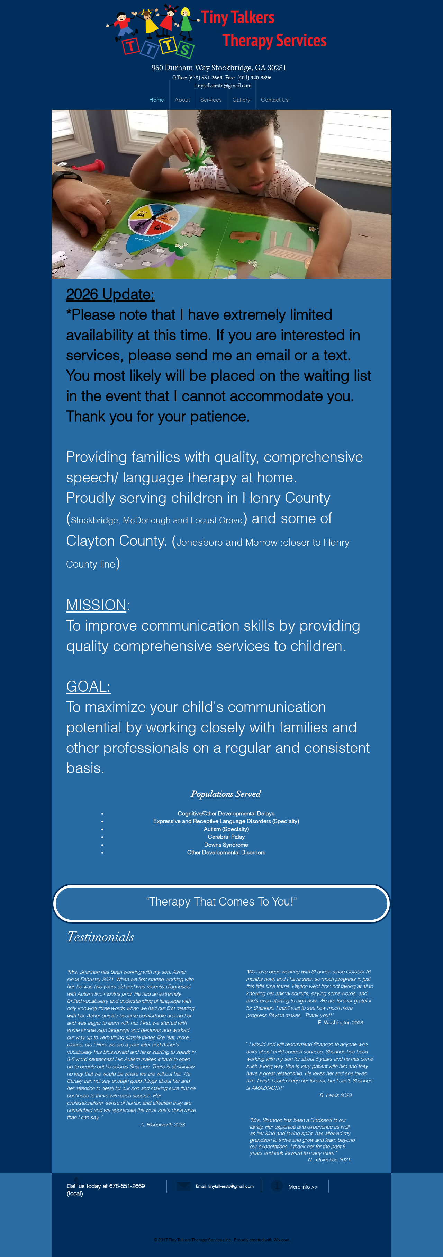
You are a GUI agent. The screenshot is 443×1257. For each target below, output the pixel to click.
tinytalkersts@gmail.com (223, 85)
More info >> (303, 1187)
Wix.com (281, 1240)
